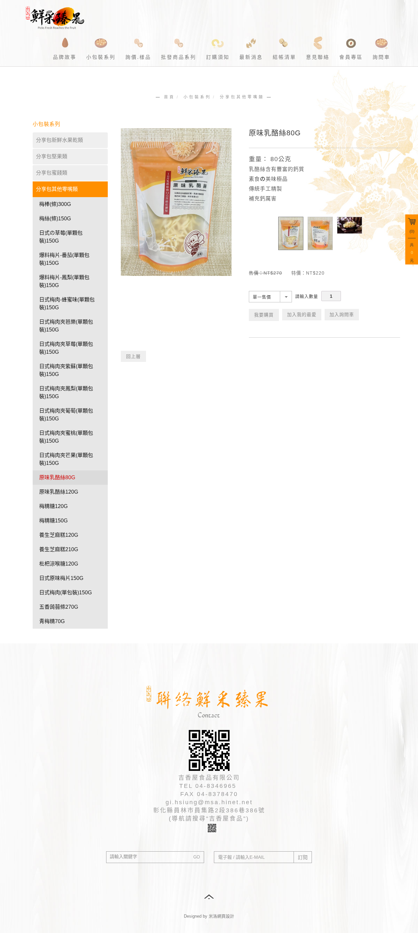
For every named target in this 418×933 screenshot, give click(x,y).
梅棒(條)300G (55, 204)
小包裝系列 (101, 57)
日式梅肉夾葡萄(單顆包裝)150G (66, 414)
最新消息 (251, 57)
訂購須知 (218, 57)
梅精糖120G (53, 506)
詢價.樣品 (138, 57)
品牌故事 (64, 57)
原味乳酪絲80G (57, 477)
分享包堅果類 (51, 156)
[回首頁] (57, 16)
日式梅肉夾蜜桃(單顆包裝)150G (66, 437)
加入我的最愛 (301, 314)
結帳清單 (284, 57)
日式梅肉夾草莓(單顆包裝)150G (66, 348)
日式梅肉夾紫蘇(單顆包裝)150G (66, 370)
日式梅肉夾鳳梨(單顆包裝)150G (66, 392)
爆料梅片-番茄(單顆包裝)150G (64, 259)
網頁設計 (225, 916)
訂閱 (303, 857)
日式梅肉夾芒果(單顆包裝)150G (66, 459)
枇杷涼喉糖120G (58, 564)
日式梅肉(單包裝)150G (65, 592)
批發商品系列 (178, 57)
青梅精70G (52, 621)
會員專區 (351, 57)
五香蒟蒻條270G (58, 607)
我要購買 (264, 314)
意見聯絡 (318, 57)
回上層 (133, 356)
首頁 (169, 97)
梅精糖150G (53, 520)
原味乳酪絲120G (58, 492)
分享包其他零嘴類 (242, 97)
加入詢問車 (342, 314)
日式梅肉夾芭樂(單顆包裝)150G (66, 325)
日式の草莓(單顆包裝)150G (61, 237)
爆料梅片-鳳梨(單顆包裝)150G (64, 281)
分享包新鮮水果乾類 (59, 140)
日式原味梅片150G (61, 578)
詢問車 (381, 57)
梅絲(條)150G (55, 218)
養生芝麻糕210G (58, 549)
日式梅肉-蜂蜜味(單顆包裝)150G (67, 303)
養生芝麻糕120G (58, 535)
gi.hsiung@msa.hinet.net (209, 802)
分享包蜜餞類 (51, 173)
